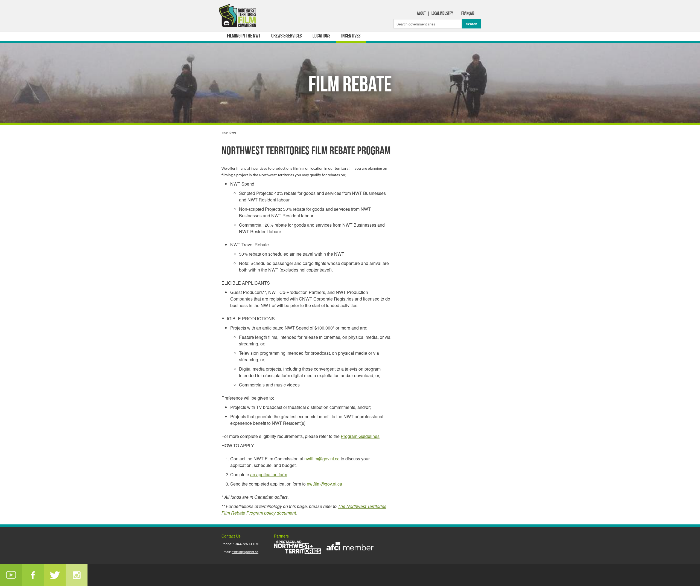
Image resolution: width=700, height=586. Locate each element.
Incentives (350, 36)
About (421, 13)
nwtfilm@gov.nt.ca (322, 458)
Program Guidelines (360, 436)
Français (467, 13)
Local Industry (442, 13)
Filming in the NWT (243, 36)
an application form (268, 474)
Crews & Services (286, 36)
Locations (321, 36)
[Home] (238, 16)
